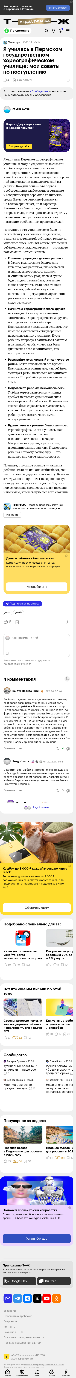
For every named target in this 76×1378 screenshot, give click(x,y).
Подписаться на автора (25, 603)
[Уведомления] (53, 30)
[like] (57, 748)
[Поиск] (46, 30)
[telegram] (17, 1298)
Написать (12, 514)
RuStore (50, 1281)
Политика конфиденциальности (24, 1337)
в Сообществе (39, 91)
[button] (71, 2)
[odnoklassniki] (56, 1298)
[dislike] (68, 749)
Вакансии (10, 1311)
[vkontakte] (27, 1298)
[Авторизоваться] (60, 30)
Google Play (19, 1281)
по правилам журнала (17, 664)
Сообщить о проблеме (18, 1316)
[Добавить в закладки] (16, 622)
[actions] (20, 749)
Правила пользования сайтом (22, 1343)
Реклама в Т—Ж (13, 1332)
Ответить (9, 748)
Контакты (10, 1327)
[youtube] (46, 1298)
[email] (8, 1298)
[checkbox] (67, 30)
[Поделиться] (68, 80)
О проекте (10, 1321)
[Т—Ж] (37, 22)
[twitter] (37, 1298)
